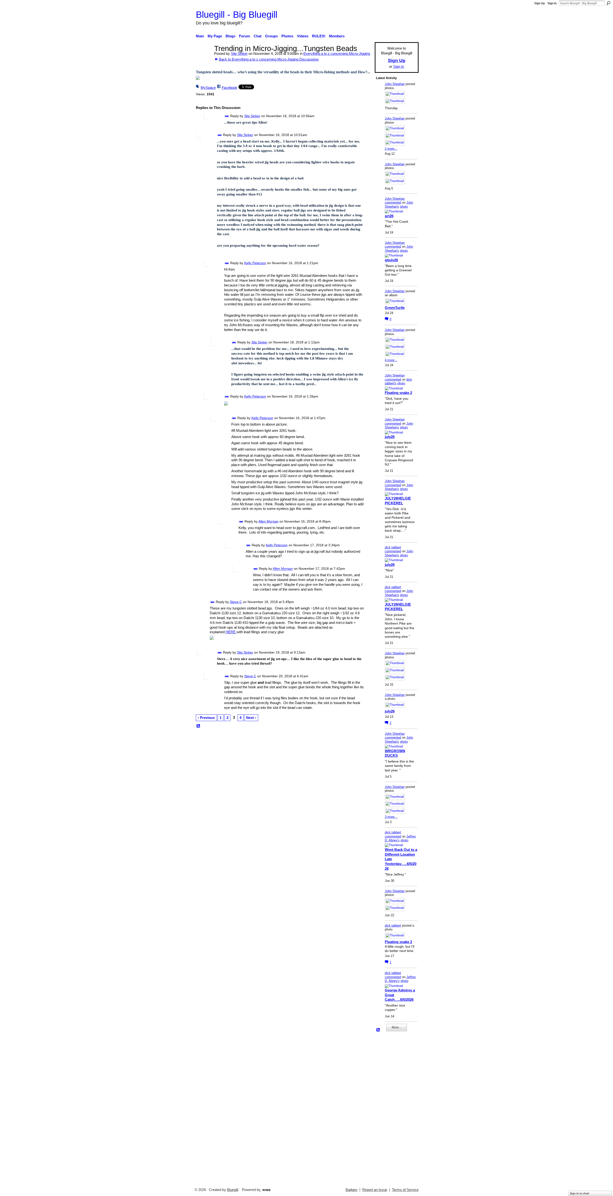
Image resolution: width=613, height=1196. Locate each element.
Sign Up (539, 3)
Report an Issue (374, 1190)
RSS (198, 726)
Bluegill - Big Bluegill (236, 14)
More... (397, 1027)
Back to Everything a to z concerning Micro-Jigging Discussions (269, 59)
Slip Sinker (239, 53)
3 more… (391, 817)
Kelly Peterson (255, 263)
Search (608, 3)
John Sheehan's (399, 204)
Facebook (229, 87)
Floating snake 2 (398, 393)
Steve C (236, 602)
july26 (390, 437)
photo (404, 206)
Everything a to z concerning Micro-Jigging (336, 53)
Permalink (227, 116)
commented (393, 202)
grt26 (389, 216)
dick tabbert (393, 547)
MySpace (208, 87)
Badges (352, 1190)
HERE (231, 632)
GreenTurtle (395, 308)
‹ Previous (206, 718)
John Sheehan (395, 84)
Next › (251, 718)
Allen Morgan (268, 521)
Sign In (551, 3)
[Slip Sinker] (203, 57)
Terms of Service (405, 1190)
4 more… (391, 360)
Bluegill (232, 1190)
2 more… (391, 148)
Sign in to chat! (579, 1193)
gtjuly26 (391, 260)
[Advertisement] (390, 1107)
